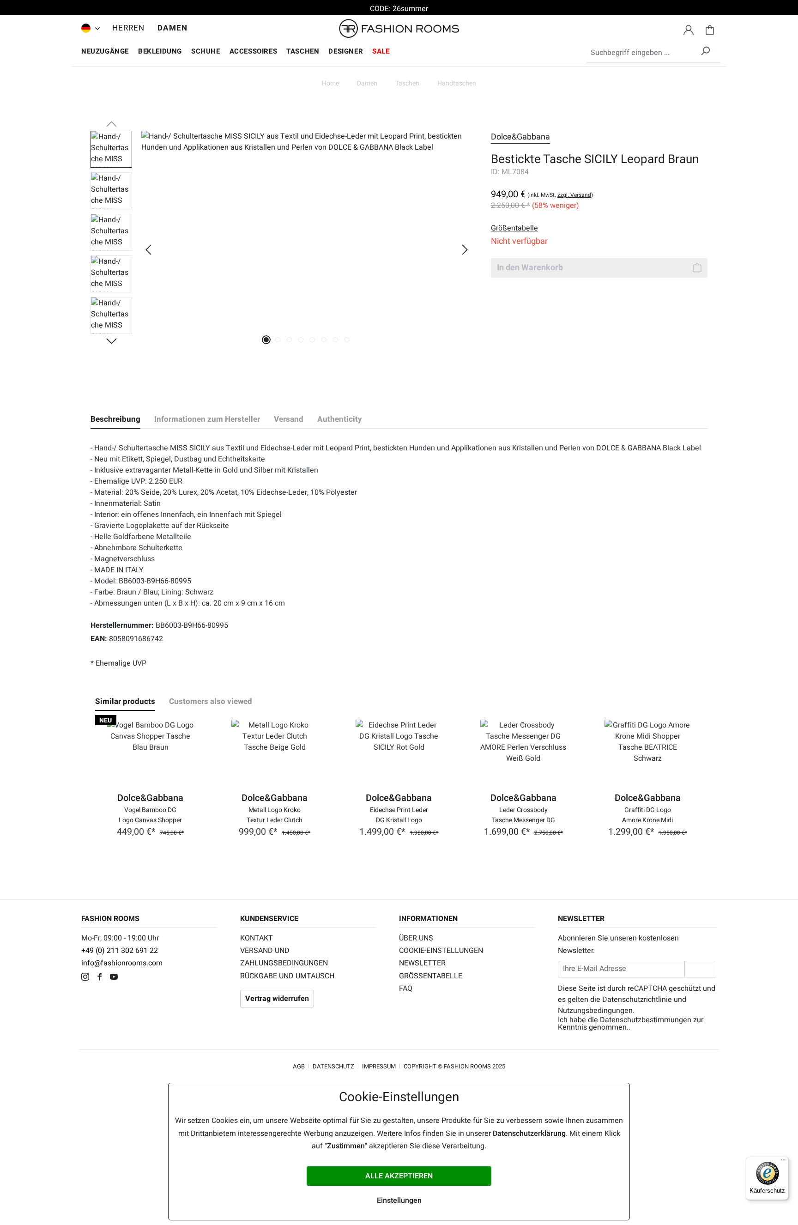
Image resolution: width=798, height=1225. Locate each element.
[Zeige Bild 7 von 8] (335, 339)
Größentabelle (430, 976)
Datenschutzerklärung (529, 1133)
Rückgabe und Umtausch (287, 976)
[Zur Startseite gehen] (399, 28)
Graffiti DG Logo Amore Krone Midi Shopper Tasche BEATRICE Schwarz (647, 814)
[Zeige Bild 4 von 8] (300, 339)
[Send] (700, 969)
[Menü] (783, 1162)
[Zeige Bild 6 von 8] (323, 339)
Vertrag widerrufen (277, 998)
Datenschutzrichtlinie (637, 999)
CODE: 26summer (399, 8)
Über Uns (416, 938)
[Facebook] (102, 977)
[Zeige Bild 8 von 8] (347, 339)
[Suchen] (705, 49)
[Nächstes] (465, 250)
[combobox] (653, 53)
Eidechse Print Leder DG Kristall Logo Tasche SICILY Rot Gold (399, 814)
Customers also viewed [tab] (210, 701)
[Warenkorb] (709, 28)
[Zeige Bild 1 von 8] (266, 339)
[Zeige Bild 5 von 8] (312, 339)
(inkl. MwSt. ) (560, 195)
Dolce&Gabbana (520, 137)
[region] (281, 249)
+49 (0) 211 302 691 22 (119, 950)
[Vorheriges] (148, 250)
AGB (299, 1066)
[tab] (115, 419)
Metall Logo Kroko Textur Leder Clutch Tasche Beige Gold (274, 814)
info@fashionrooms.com (122, 963)
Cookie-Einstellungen (441, 950)
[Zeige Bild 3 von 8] (289, 339)
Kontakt (256, 938)
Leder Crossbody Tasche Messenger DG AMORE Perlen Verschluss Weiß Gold (523, 814)
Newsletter (422, 963)
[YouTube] (116, 977)
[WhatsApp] (129, 977)
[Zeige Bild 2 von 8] (277, 339)
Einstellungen (399, 1200)
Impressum (379, 1066)
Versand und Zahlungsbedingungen (284, 957)
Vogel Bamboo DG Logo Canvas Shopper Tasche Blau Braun (150, 814)
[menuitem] (88, 28)
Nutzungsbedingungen (595, 1010)
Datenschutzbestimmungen (645, 1019)
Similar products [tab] (125, 701)
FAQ (405, 988)
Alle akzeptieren (399, 1176)
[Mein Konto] (688, 28)
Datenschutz (333, 1066)
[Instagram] (87, 977)
